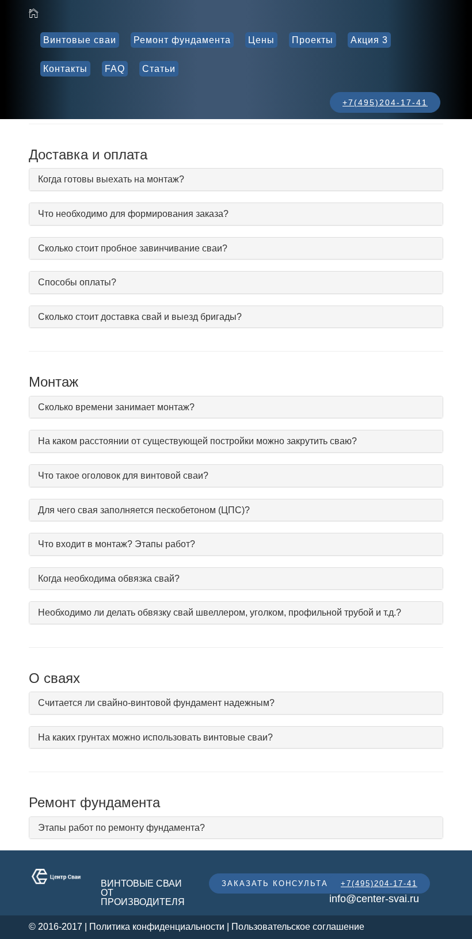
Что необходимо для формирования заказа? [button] (133, 214)
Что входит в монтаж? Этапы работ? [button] (116, 544)
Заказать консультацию (286, 883)
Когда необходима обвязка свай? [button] (109, 578)
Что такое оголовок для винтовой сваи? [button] (123, 475)
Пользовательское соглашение (297, 927)
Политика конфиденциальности (156, 927)
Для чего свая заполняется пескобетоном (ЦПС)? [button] (144, 510)
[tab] (236, 179)
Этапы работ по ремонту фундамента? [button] (121, 828)
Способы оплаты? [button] (77, 282)
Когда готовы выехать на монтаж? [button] (111, 179)
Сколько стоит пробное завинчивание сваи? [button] (132, 248)
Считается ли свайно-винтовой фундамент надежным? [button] (156, 703)
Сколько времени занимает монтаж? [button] (116, 407)
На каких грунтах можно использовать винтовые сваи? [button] (155, 737)
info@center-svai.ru (374, 898)
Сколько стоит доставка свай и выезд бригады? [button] (140, 317)
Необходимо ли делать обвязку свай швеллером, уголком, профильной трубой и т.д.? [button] (219, 612)
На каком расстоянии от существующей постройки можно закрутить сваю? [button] (197, 441)
